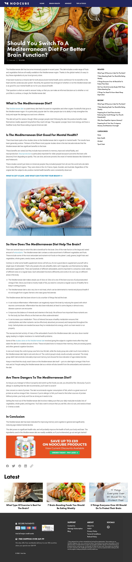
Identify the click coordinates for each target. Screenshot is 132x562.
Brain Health (54, 3)
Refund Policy (92, 536)
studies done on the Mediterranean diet (30, 341)
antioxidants (18, 252)
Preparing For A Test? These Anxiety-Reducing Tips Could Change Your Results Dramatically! (110, 114)
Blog (69, 531)
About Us (90, 526)
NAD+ (89, 528)
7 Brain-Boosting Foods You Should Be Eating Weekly (111, 77)
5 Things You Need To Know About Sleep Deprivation (110, 93)
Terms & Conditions (94, 534)
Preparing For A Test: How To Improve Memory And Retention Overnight (109, 124)
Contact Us (71, 526)
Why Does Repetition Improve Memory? (110, 120)
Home (42, 3)
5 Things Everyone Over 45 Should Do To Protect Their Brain (110, 83)
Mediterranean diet (16, 109)
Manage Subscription (75, 528)
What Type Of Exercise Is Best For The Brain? (111, 73)
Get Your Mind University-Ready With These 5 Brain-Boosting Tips (111, 88)
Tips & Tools (81, 3)
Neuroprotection (25, 154)
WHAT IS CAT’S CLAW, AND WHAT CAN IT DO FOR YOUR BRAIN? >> (34, 176)
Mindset (68, 3)
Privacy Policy (92, 531)
